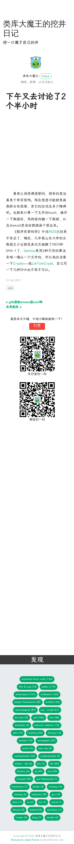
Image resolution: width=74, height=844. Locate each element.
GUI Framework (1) (46, 778)
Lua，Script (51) (50, 709)
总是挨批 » (13, 307)
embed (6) (36, 809)
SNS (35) (52, 771)
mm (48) (54, 717)
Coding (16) (55, 786)
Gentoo (29, 251)
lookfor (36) (53, 701)
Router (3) (21, 817)
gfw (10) (18, 732)
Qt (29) (38, 771)
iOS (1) (42, 802)
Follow (45, 76)
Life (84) (54, 763)
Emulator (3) (22, 725)
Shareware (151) (26, 694)
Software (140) (49, 694)
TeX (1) (41, 763)
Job (10, 288)
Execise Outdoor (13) (46, 725)
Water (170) (48, 686)
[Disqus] (34, 489)
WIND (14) (27, 748)
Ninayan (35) (24, 778)
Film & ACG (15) (28, 686)
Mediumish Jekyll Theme (25, 839)
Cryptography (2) (50, 755)
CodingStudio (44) (24, 755)
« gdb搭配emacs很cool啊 (24, 302)
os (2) (30, 802)
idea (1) (17, 802)
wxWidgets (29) (46, 740)
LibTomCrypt (42, 263)
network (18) (39, 794)
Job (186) (38, 717)
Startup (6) (20, 794)
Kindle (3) (38, 786)
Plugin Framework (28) (27, 701)
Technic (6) (23, 771)
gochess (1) (54, 809)
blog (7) (36, 817)
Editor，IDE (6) (23, 763)
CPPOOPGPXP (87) (25, 709)
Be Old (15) (21, 717)
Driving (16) (54, 732)
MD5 (52, 232)
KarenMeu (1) (20, 786)
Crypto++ (20, 263)
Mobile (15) (25, 740)
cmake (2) (52, 817)
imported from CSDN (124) (37, 679)
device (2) (18, 809)
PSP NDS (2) (45, 748)
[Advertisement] (37, 153)
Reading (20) (35, 732)
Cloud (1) (56, 802)
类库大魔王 (30, 76)
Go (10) (56, 794)
